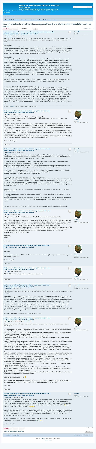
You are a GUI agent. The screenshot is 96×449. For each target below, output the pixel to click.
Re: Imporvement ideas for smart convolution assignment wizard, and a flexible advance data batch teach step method (27, 111)
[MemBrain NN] (11, 6)
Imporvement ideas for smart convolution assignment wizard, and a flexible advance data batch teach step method (47, 25)
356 (78, 121)
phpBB (43, 438)
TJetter (76, 119)
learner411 (76, 31)
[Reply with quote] (69, 32)
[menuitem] (13, 17)
